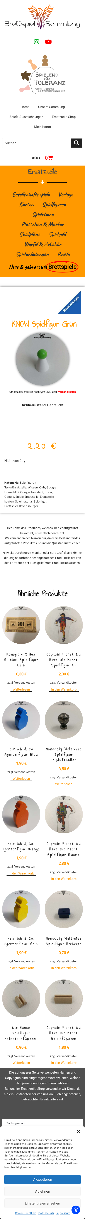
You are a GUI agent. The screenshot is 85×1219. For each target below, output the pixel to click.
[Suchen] (76, 143)
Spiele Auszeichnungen (26, 117)
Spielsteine (42, 214)
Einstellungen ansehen (42, 1203)
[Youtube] (48, 41)
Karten (26, 204)
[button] (78, 1131)
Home (24, 107)
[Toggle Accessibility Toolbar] (76, 1210)
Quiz (42, 487)
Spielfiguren (54, 204)
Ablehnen (42, 1191)
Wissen (33, 487)
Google (9, 496)
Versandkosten (67, 391)
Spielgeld (57, 234)
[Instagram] (36, 41)
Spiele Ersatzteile (27, 496)
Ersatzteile (19, 487)
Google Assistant (31, 492)
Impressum (63, 1213)
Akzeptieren (42, 1180)
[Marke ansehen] (69, 313)
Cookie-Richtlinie (25, 1213)
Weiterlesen (21, 689)
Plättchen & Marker (42, 224)
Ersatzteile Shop (64, 117)
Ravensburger (28, 506)
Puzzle (63, 254)
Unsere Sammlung (51, 107)
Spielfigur (40, 501)
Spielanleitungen (32, 254)
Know (48, 492)
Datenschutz (46, 1213)
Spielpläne (29, 234)
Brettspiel (11, 506)
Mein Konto (42, 127)
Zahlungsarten (15, 1123)
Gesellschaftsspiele (30, 194)
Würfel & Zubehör (42, 244)
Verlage (65, 194)
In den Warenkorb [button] (63, 689)
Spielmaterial (23, 501)
